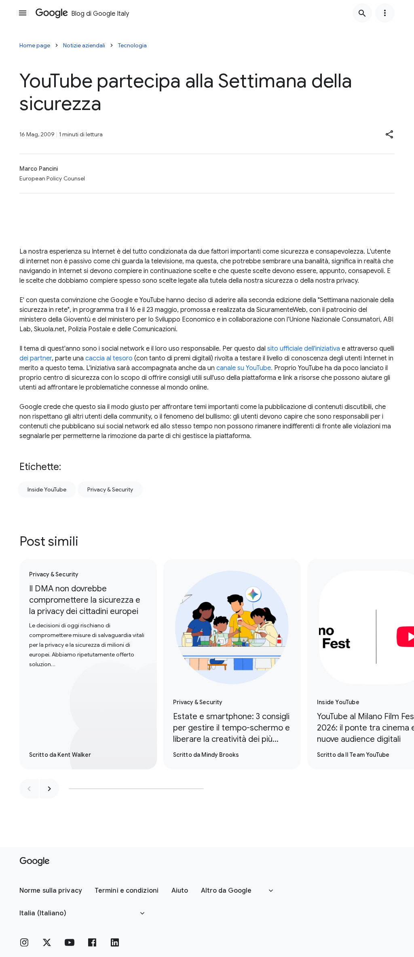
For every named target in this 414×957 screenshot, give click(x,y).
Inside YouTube (46, 489)
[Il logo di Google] (34, 861)
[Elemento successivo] (49, 788)
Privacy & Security (110, 489)
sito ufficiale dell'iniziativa (303, 349)
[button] (389, 134)
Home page (34, 45)
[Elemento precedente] (29, 788)
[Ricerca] (362, 13)
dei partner (35, 358)
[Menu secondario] (385, 13)
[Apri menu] (22, 13)
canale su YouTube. (244, 368)
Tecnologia (132, 45)
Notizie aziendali (84, 45)
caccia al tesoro (109, 358)
